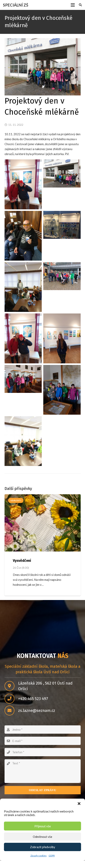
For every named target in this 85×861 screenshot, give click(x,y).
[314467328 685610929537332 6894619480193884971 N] (23, 235)
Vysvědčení (22, 560)
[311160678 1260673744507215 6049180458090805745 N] (61, 225)
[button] (79, 804)
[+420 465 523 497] (11, 699)
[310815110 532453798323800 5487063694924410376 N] (23, 379)
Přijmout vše (42, 826)
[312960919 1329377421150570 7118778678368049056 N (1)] (23, 184)
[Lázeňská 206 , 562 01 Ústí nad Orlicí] (11, 686)
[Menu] (72, 5)
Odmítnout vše (42, 836)
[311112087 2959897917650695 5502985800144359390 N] (23, 287)
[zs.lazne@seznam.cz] (11, 710)
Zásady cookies (38, 855)
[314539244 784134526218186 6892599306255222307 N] (61, 389)
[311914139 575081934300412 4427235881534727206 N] (23, 441)
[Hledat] (80, 5)
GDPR (52, 855)
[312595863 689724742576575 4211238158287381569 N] (61, 276)
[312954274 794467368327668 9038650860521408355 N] (61, 173)
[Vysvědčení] (43, 522)
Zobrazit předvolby (42, 847)
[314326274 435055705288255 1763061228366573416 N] (61, 338)
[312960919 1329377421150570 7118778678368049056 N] (23, 338)
